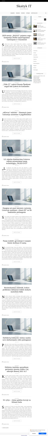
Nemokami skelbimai (36, 80)
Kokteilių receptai (36, 78)
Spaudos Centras (6, 61)
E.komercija (35, 50)
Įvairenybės (35, 54)
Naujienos (17, 82)
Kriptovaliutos (35, 57)
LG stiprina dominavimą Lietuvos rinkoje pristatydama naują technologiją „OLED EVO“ (17, 161)
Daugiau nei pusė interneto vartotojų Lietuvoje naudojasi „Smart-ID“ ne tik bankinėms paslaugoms (17, 210)
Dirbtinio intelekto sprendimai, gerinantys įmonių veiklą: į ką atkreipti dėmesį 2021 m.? (17, 369)
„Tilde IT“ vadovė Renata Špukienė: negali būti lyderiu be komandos (17, 85)
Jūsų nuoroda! (37, 82)
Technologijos (35, 69)
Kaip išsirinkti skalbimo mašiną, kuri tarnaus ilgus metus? (41, 43)
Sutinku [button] (42, 433)
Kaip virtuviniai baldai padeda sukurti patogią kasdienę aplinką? (41, 31)
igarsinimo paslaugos (36, 79)
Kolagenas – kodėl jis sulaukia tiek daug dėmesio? (41, 39)
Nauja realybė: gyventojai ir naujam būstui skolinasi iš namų (17, 242)
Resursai (34, 67)
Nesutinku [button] (34, 433)
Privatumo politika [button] (38, 431)
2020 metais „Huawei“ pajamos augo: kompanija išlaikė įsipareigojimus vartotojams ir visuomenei (17, 37)
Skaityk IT (24, 6)
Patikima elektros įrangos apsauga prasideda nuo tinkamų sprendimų (40, 35)
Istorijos (34, 52)
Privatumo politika (24, 435)
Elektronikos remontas (37, 81)
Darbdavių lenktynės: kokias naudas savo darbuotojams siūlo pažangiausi (17, 339)
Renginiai (34, 65)
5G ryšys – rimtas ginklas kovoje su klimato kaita (17, 401)
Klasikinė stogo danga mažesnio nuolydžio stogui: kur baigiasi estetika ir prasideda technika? (41, 27)
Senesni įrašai (6, 427)
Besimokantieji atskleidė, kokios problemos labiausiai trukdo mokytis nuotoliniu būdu (17, 290)
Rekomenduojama (36, 63)
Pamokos (34, 61)
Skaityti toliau (17, 58)
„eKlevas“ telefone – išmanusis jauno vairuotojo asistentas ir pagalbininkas (16, 113)
